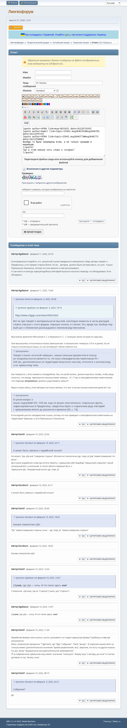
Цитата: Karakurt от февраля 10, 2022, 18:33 (38, 517)
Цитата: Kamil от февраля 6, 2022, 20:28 (36, 299)
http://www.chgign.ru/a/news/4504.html (36, 315)
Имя (25, 72)
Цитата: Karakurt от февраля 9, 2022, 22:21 (37, 681)
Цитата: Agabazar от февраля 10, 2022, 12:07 (38, 577)
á (22, 107)
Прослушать (28, 182)
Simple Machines (28, 721)
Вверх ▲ (117, 721)
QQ (83, 280)
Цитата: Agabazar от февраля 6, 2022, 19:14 (40, 307)
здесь (67, 34)
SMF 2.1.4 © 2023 (13, 721)
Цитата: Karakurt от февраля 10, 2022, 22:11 (38, 443)
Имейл (27, 77)
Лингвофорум (20, 11)
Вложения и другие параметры (45, 168)
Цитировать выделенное (102, 280)
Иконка (27, 90)
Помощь (107, 721)
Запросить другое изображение (51, 182)
